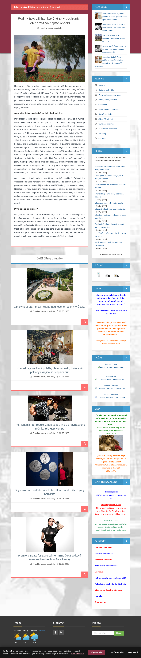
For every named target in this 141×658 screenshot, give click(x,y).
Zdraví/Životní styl (106, 119)
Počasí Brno (111, 376)
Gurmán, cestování (106, 124)
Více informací (77, 654)
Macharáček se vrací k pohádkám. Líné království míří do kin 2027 (113, 38)
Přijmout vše (96, 652)
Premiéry (102, 133)
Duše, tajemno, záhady (108, 109)
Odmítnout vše (117, 652)
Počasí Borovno (111, 395)
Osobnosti (102, 104)
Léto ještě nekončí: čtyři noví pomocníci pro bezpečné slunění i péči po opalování (114, 17)
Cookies (101, 138)
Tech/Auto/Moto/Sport (107, 129)
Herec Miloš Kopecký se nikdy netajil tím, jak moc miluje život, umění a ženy (113, 28)
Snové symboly (105, 114)
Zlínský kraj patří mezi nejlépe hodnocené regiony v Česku (49, 306)
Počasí (42, 631)
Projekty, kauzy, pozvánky (51, 28)
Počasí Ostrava (111, 385)
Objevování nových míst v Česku (109, 203)
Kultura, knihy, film (106, 90)
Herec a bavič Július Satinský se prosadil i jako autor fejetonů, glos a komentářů (114, 49)
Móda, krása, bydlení (107, 100)
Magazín (102, 85)
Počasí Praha (111, 364)
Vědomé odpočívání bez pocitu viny (110, 209)
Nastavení (133, 652)
